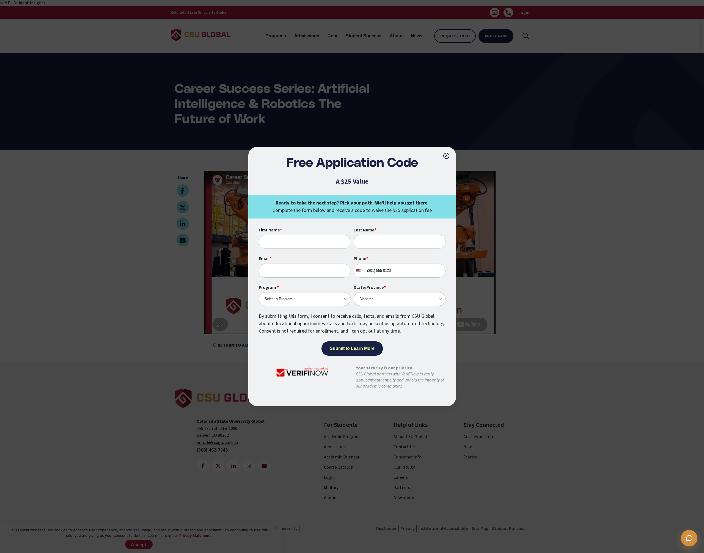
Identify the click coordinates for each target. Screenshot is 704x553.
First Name (270, 230)
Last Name (365, 230)
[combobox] (359, 270)
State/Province (370, 287)
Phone (361, 259)
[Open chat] (689, 538)
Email (265, 259)
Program (269, 287)
